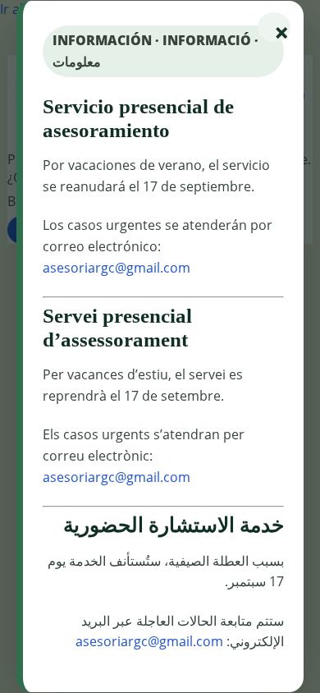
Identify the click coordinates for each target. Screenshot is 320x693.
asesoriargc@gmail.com (116, 268)
